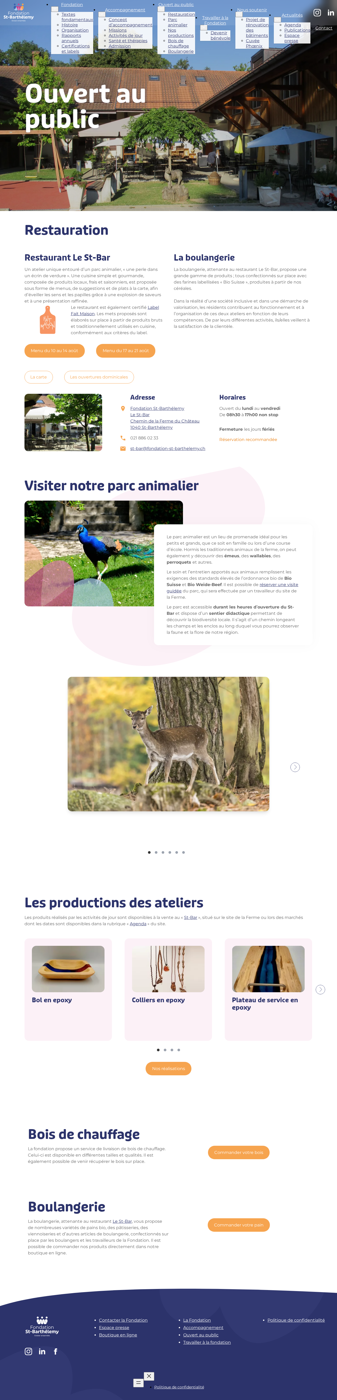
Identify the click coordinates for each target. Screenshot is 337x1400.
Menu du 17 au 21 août (126, 350)
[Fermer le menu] (149, 1376)
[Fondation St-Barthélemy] (19, 12)
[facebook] (56, 1351)
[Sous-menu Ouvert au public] (161, 9)
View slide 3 (163, 852)
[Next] (295, 767)
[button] (325, 1387)
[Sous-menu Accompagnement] (102, 14)
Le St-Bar (122, 1221)
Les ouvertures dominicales (99, 377)
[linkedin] (331, 12)
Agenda (138, 923)
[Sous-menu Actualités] (277, 19)
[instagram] (317, 12)
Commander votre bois (238, 1152)
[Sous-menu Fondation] (54, 9)
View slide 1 (149, 852)
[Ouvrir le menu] (138, 1383)
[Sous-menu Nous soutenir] (239, 14)
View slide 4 (169, 852)
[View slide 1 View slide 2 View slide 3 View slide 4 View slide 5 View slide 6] (168, 767)
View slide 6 (183, 852)
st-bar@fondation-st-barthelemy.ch (167, 448)
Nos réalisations (168, 1068)
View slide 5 (176, 852)
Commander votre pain (239, 1225)
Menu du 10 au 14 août (54, 350)
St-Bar (190, 917)
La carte (38, 377)
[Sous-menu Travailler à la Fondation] (203, 27)
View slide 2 (156, 852)
